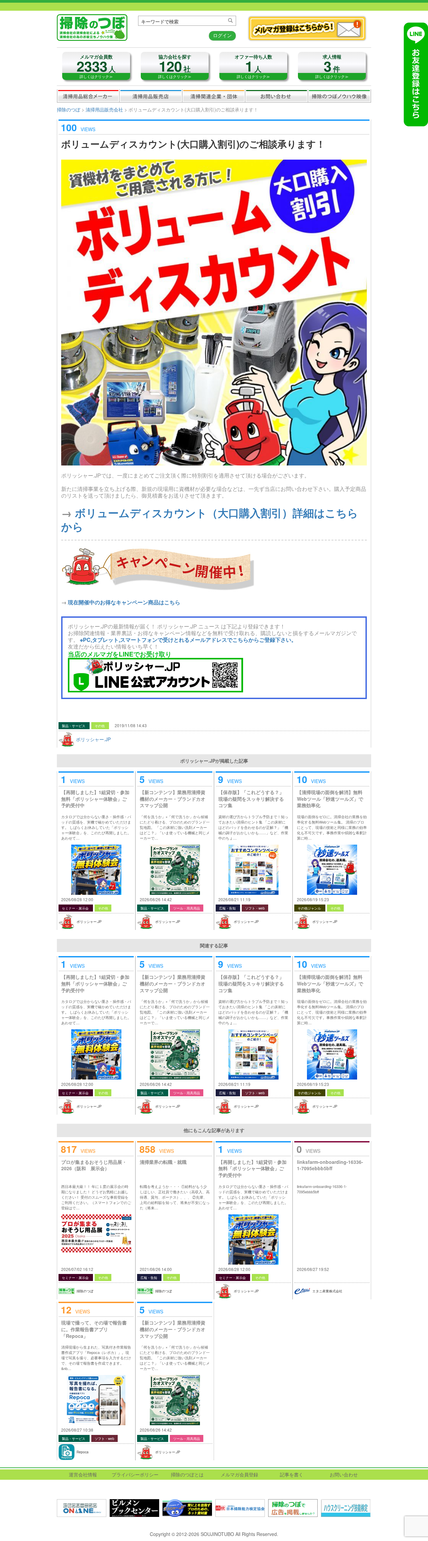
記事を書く (291, 1474)
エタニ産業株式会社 (327, 1291)
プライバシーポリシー (135, 1474)
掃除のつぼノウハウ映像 (339, 95)
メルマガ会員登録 (239, 1474)
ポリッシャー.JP (93, 739)
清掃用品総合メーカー (88, 95)
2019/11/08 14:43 (131, 725)
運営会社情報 (83, 1474)
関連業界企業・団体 (213, 95)
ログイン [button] (222, 35)
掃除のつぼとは (187, 1474)
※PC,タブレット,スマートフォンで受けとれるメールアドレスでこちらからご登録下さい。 (188, 640)
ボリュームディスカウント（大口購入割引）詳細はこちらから (209, 519)
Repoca (83, 1452)
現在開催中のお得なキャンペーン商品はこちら (124, 602)
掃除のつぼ (68, 109)
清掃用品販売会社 (150, 95)
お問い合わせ (276, 95)
